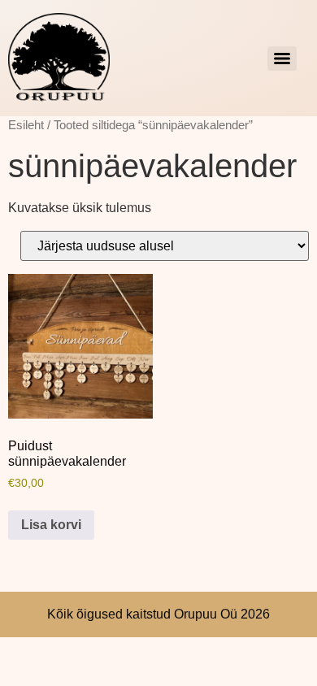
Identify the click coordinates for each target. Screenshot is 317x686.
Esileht (26, 125)
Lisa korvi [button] (51, 525)
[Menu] (282, 58)
